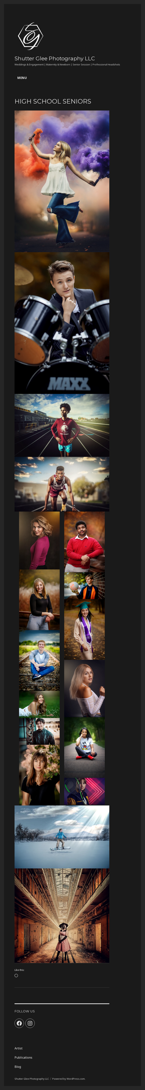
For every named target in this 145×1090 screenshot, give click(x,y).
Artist (18, 1048)
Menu (22, 78)
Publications (23, 1057)
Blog (18, 1067)
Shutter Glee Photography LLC (55, 58)
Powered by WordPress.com (68, 1078)
